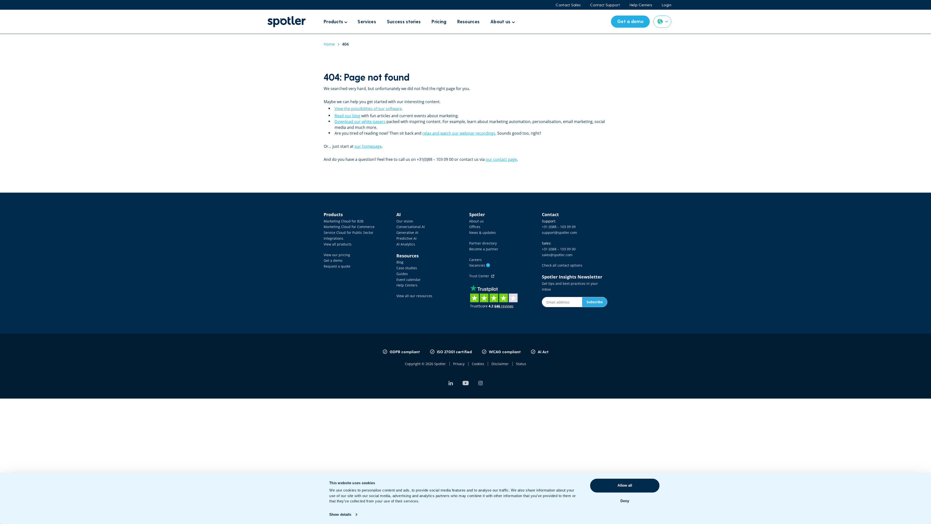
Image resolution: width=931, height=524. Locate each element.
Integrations (333, 238)
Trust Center (480, 276)
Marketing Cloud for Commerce (349, 226)
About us (476, 221)
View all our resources (414, 296)
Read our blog (347, 115)
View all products (338, 244)
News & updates (482, 232)
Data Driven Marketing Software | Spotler (286, 21)
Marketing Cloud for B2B (343, 221)
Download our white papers (360, 121)
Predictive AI (406, 238)
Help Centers (641, 5)
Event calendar (408, 279)
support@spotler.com (559, 232)
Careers (475, 259)
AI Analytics (405, 244)
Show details (340, 514)
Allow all (625, 485)
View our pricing (337, 255)
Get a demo (333, 260)
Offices (474, 226)
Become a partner (483, 249)
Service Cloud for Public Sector (348, 232)
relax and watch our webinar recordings (458, 133)
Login (667, 5)
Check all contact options (562, 265)
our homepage (368, 146)
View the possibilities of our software (368, 108)
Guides (402, 273)
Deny (624, 501)
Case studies (406, 268)
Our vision (404, 221)
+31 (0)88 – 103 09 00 (559, 249)
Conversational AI (410, 226)
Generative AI (407, 232)
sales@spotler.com (557, 255)
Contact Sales (568, 5)
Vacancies (479, 265)
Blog (399, 262)
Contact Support (605, 5)
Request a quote (337, 266)
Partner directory (483, 243)
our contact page (501, 159)
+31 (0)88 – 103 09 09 (559, 226)
